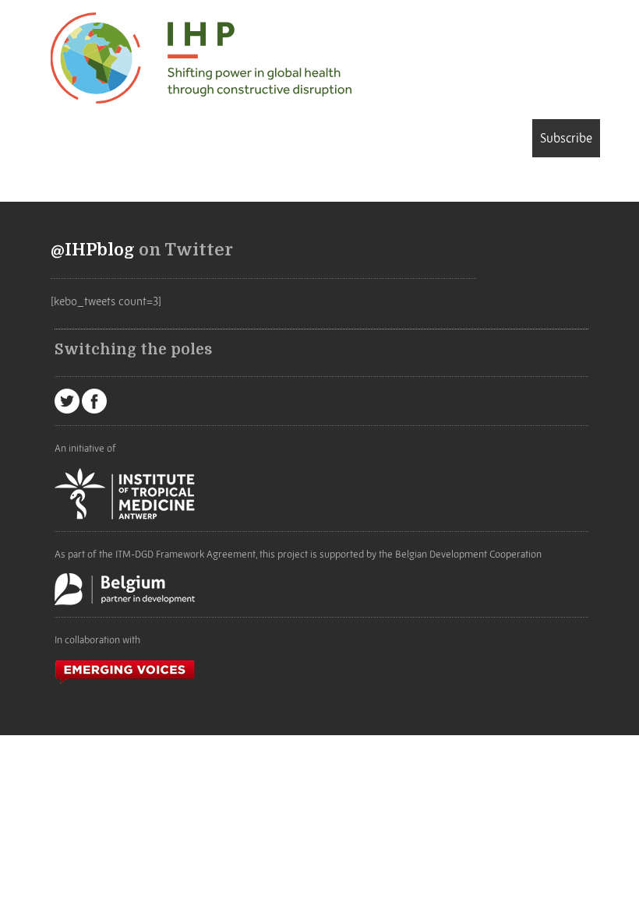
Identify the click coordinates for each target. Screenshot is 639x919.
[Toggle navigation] (73, 141)
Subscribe (566, 138)
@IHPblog (93, 250)
